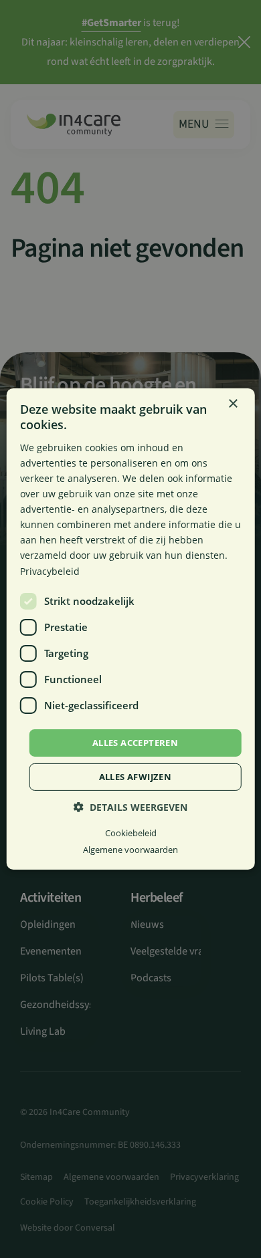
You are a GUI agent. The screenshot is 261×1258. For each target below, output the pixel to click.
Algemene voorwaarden (130, 850)
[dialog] (131, 629)
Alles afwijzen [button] (135, 777)
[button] (130, 807)
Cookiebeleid (131, 833)
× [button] (233, 404)
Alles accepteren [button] (135, 743)
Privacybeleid (50, 570)
